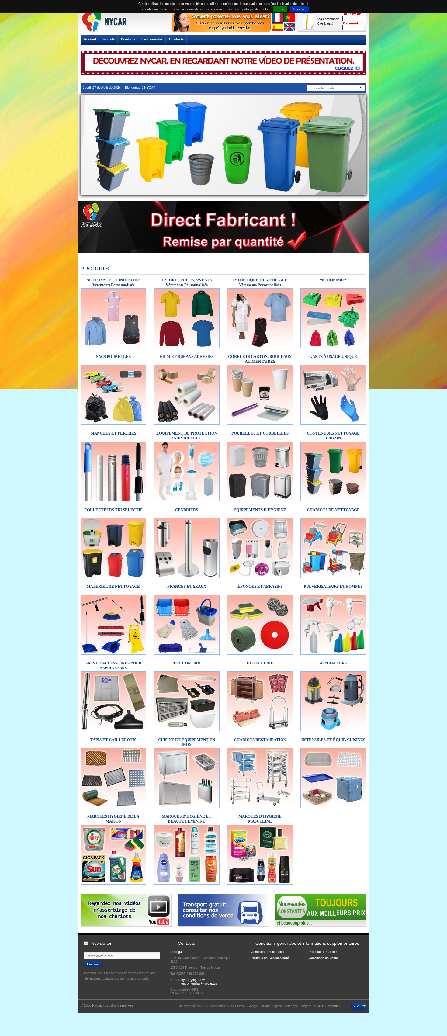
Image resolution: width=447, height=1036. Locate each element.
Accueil (90, 39)
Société (108, 39)
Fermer (280, 9)
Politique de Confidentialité (270, 958)
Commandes (152, 39)
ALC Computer (329, 1006)
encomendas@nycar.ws (199, 983)
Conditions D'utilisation (267, 952)
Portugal (176, 952)
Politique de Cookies (323, 952)
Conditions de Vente (323, 958)
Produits (128, 39)
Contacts (176, 39)
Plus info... (299, 9)
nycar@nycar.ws (193, 980)
